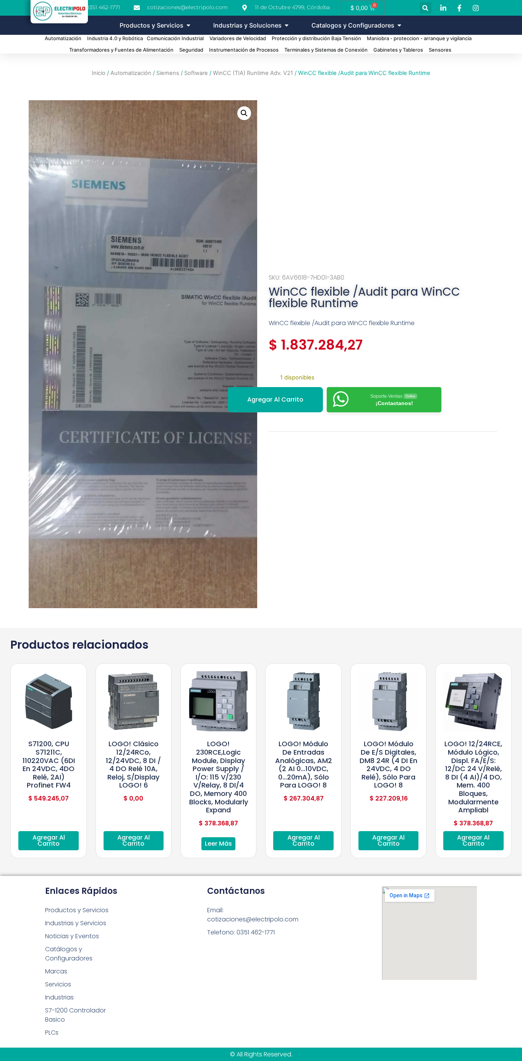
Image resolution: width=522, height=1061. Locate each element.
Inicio (98, 73)
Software (196, 73)
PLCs (51, 1032)
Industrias (59, 997)
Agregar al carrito (275, 399)
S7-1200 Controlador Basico (75, 1015)
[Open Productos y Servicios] (188, 25)
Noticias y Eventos (72, 936)
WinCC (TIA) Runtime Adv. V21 (253, 73)
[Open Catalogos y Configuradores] (399, 25)
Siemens (167, 73)
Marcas (56, 971)
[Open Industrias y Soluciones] (287, 25)
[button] (425, 8)
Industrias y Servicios (75, 923)
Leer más (218, 843)
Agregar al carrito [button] (48, 840)
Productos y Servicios (77, 910)
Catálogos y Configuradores (68, 954)
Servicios (58, 984)
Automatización (130, 73)
